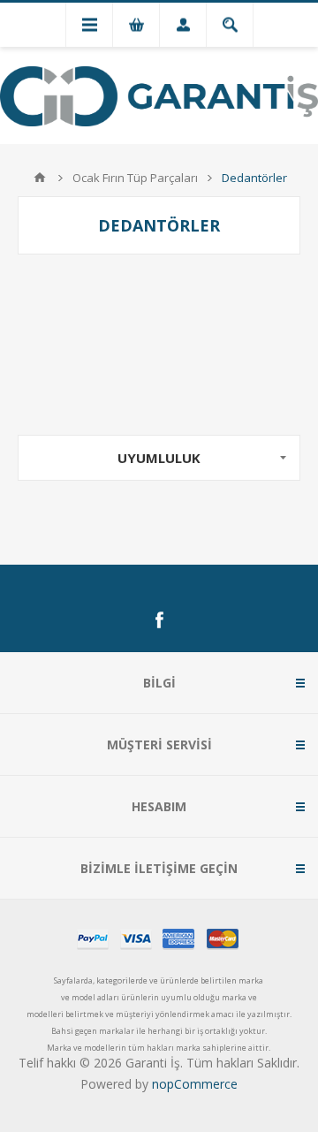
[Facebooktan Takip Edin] (159, 620)
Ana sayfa (40, 177)
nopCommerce (195, 1083)
